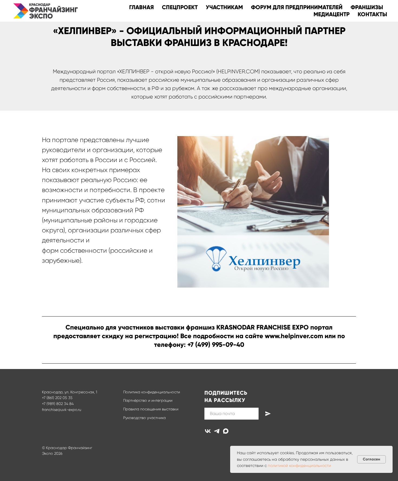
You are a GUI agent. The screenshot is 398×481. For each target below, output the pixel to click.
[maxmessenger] (225, 431)
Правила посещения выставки (150, 409)
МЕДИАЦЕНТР (332, 14)
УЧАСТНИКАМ (224, 7)
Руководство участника (144, 418)
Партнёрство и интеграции (147, 400)
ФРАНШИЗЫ (367, 7)
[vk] (207, 431)
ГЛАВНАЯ (141, 7)
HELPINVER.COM (238, 71)
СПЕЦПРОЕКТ (180, 7)
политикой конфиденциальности (299, 465)
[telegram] (216, 431)
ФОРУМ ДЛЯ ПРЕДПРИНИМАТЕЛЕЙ (296, 7)
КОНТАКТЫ (372, 14)
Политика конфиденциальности (151, 392)
